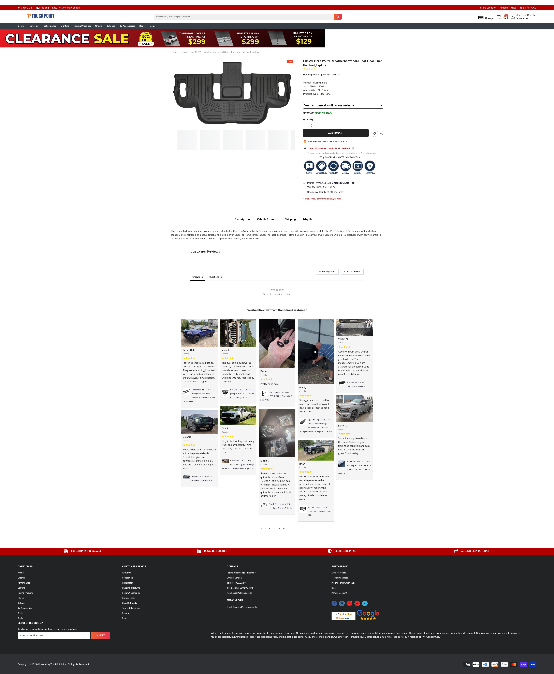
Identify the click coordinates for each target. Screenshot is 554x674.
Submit (100, 635)
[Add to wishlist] (374, 133)
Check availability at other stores (325, 192)
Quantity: (308, 119)
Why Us (307, 219)
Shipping (290, 219)
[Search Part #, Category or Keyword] (248, 17)
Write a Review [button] (354, 271)
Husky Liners (320, 82)
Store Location (488, 7)
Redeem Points (508, 7)
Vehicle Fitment (267, 219)
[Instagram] (342, 603)
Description (242, 219)
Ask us (336, 74)
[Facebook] (334, 603)
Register (531, 15)
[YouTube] (357, 603)
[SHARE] (380, 133)
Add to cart (336, 133)
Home (174, 52)
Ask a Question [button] (329, 271)
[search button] (338, 17)
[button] (485, 16)
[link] (82, 551)
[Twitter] (365, 603)
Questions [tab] (214, 276)
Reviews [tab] (196, 276)
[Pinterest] (349, 603)
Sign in (520, 15)
